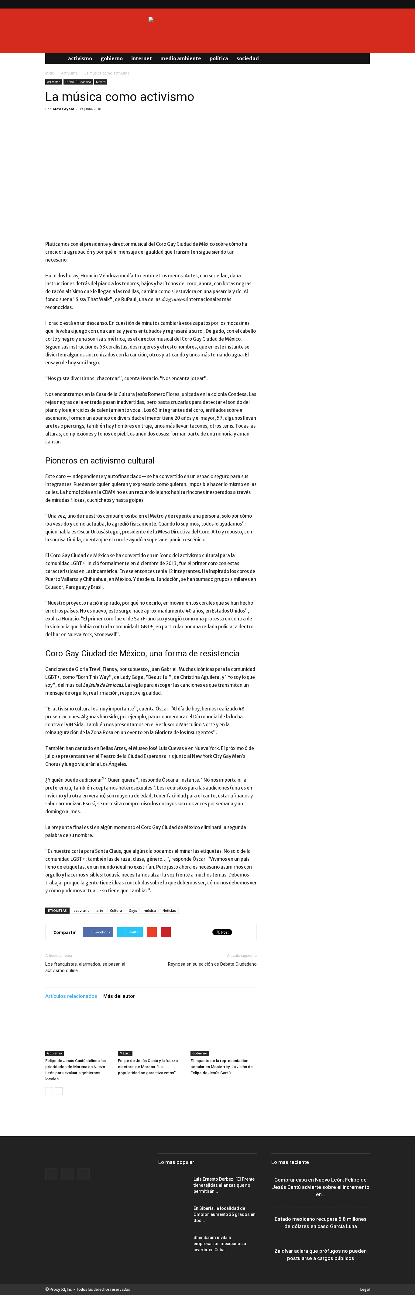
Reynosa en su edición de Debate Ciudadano (212, 964)
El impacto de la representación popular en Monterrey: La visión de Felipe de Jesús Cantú (221, 1066)
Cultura (116, 910)
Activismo (80, 58)
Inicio (49, 73)
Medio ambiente (180, 58)
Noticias (169, 910)
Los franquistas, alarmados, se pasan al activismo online (85, 967)
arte (99, 910)
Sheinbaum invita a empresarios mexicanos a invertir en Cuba (220, 1243)
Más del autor (119, 996)
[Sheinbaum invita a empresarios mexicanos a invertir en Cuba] (173, 1245)
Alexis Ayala (63, 108)
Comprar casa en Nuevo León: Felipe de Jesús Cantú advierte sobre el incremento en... (320, 1187)
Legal (365, 1289)
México (100, 82)
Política (219, 58)
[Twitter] (365, 4)
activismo (82, 910)
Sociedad (248, 58)
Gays (133, 910)
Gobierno (112, 58)
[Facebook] (345, 4)
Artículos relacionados (71, 996)
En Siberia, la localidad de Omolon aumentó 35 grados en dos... (225, 1214)
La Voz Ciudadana (78, 82)
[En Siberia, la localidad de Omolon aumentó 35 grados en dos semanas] (173, 1216)
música (150, 910)
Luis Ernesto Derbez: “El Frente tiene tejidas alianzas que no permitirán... (224, 1185)
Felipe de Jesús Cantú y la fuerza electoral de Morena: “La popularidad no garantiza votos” (148, 1066)
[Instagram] (355, 4)
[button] (362, 58)
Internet (141, 58)
